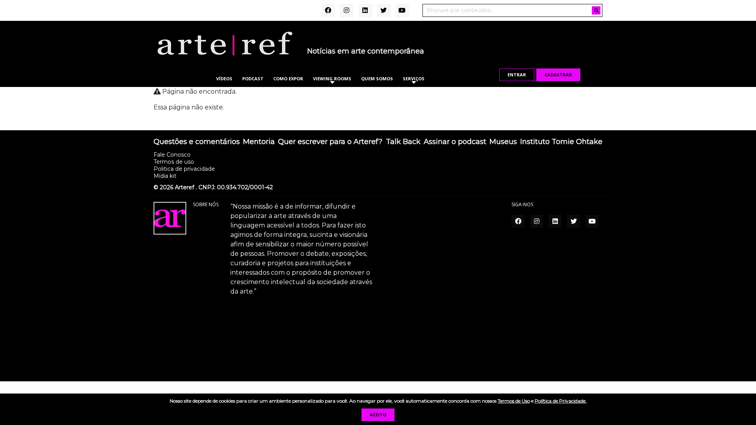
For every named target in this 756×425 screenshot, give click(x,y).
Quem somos (377, 78)
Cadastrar (558, 75)
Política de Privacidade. (561, 401)
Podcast (252, 78)
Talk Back (403, 142)
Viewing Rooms (332, 78)
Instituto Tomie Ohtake (561, 142)
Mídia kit (165, 175)
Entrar (517, 75)
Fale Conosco (172, 154)
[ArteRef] (224, 43)
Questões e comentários (197, 142)
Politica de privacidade (184, 168)
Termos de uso (174, 161)
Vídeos (224, 78)
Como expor (288, 78)
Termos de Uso (514, 401)
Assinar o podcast (455, 142)
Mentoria (259, 142)
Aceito (378, 415)
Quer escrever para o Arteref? (330, 142)
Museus (503, 142)
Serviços (413, 78)
